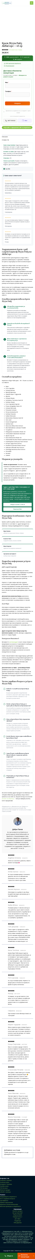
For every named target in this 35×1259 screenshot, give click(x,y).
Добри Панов (17, 829)
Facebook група (4, 1182)
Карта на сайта (27, 1250)
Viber (25, 120)
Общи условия (17, 1215)
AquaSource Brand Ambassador (9, 1204)
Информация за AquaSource (8, 1196)
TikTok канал (4, 1188)
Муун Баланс (13, 532)
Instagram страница (6, 1184)
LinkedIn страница (5, 1192)
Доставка (17, 1219)
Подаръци (17, 1220)
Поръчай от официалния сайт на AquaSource (17, 127)
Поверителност (17, 1217)
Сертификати (4, 1200)
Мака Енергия (12, 547)
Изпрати (17, 103)
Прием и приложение (6, 1202)
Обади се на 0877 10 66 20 (17, 504)
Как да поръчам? (17, 1213)
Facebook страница (6, 1180)
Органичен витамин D (9, 555)
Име (7, 82)
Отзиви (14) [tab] (5, 140)
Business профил (17, 1211)
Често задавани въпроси (7, 1198)
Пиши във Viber (17, 509)
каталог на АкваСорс (8, 798)
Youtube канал (4, 1186)
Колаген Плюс (12, 539)
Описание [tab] (5, 137)
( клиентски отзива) (15, 50)
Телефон (8, 91)
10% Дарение (18, 1222)
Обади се (10, 1256)
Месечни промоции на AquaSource (10, 1206)
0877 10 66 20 (11, 120)
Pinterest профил (5, 1190)
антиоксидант (14, 642)
